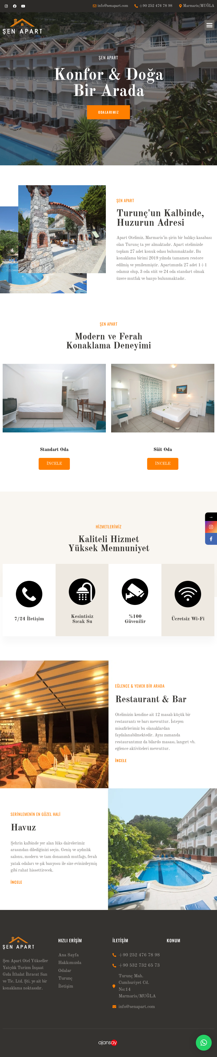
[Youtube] (23, 6)
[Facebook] (14, 6)
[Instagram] (6, 6)
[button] (210, 25)
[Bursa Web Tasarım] (109, 1045)
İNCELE (54, 464)
